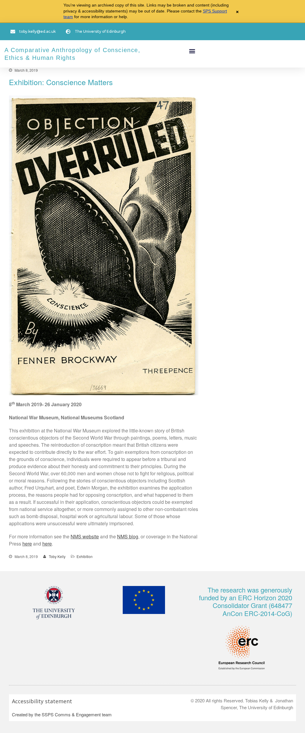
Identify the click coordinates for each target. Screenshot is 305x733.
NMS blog (127, 536)
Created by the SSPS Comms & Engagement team (62, 714)
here (27, 543)
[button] (192, 51)
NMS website (85, 536)
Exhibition (85, 556)
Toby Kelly (57, 556)
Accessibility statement (42, 701)
